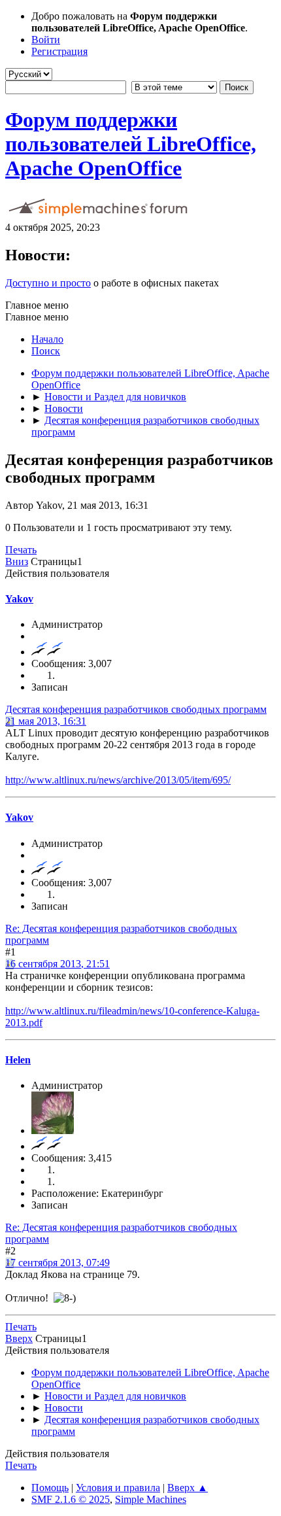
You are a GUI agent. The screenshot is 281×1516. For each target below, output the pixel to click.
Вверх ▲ (187, 1487)
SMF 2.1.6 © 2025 (70, 1499)
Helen (18, 1059)
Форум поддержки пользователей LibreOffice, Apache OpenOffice (130, 144)
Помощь (50, 1487)
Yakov (19, 598)
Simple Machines (150, 1499)
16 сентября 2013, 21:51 (57, 963)
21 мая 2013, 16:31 (45, 721)
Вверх (19, 1338)
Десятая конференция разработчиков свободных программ (136, 709)
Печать (21, 549)
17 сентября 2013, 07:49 (57, 1262)
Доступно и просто (48, 282)
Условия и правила (118, 1487)
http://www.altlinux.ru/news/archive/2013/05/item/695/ (118, 779)
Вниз (16, 561)
